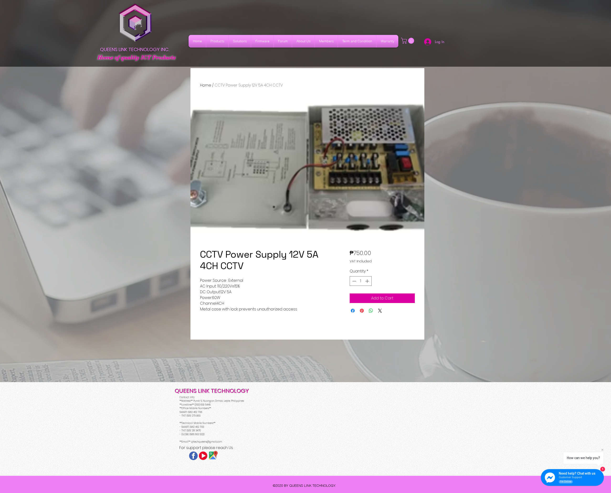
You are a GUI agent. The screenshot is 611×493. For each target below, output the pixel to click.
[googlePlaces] (213, 455)
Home (205, 85)
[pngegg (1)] (203, 455)
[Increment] (367, 281)
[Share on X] (380, 311)
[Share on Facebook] (353, 311)
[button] (408, 41)
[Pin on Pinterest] (362, 311)
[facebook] (193, 455)
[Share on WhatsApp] (371, 311)
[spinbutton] (360, 281)
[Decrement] (353, 281)
